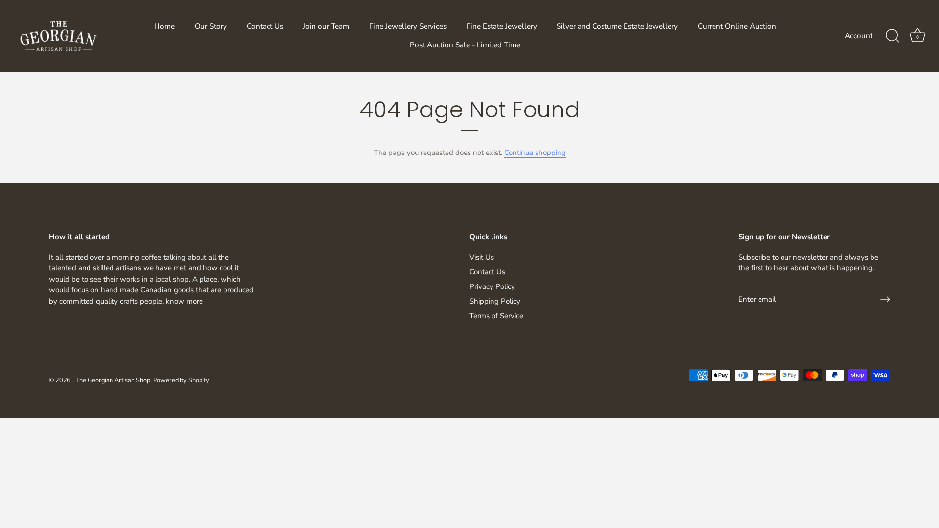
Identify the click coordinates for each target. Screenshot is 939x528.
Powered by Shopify (181, 380)
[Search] (892, 36)
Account (858, 36)
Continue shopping (535, 152)
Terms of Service (496, 316)
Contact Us (265, 26)
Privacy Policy (492, 286)
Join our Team (326, 26)
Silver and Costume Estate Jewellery (617, 26)
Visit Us (482, 257)
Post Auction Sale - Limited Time (465, 45)
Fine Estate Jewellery (502, 26)
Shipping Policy (495, 301)
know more (184, 301)
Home (164, 26)
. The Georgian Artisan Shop (111, 380)
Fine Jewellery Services (408, 26)
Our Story (211, 26)
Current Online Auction (737, 26)
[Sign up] (885, 299)
